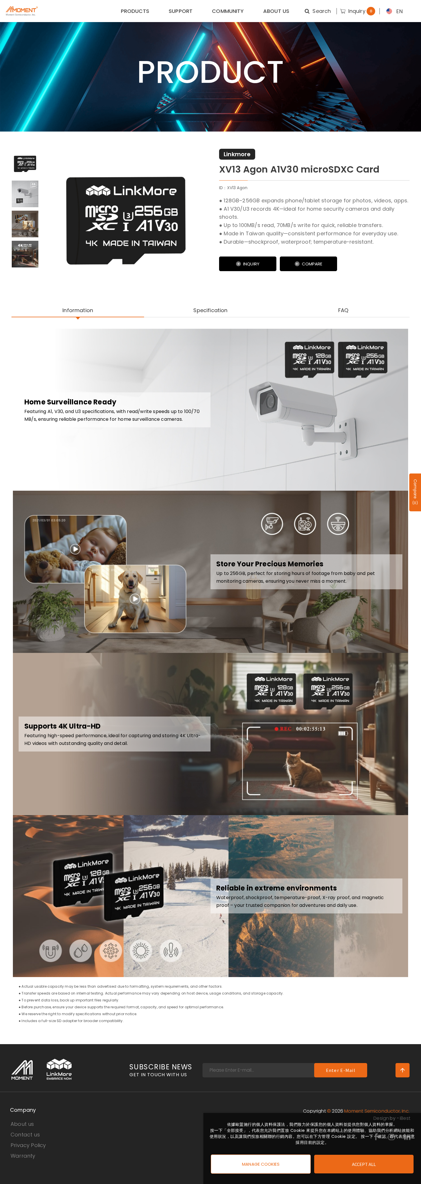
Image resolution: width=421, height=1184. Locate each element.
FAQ (343, 310)
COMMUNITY (228, 11)
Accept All (364, 1164)
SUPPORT (180, 11)
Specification (210, 310)
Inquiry (251, 264)
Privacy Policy (28, 1145)
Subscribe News (160, 1070)
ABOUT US (276, 11)
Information (77, 310)
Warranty (23, 1155)
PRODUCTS (135, 11)
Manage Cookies (260, 1164)
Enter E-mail (340, 1070)
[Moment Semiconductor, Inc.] (22, 11)
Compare (312, 264)
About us (22, 1124)
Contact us (25, 1134)
